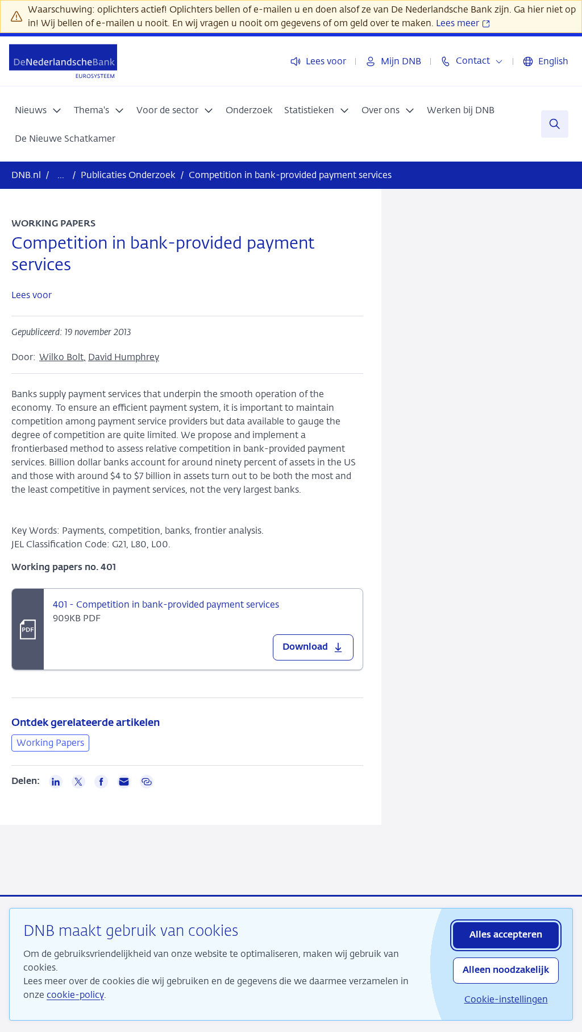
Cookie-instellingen (506, 999)
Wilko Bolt (61, 357)
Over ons (380, 110)
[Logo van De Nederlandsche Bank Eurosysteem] (63, 61)
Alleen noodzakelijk (506, 970)
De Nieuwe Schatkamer (65, 138)
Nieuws (31, 110)
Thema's (91, 110)
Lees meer (458, 23)
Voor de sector (167, 110)
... (60, 175)
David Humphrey (123, 357)
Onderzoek (249, 110)
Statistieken (309, 110)
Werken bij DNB (460, 110)
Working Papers (50, 742)
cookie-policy (75, 994)
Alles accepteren (505, 935)
